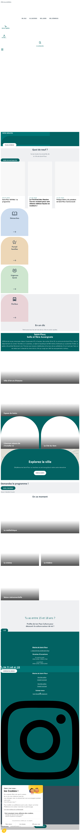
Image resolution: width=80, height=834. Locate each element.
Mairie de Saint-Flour (40, 647)
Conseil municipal (42, 680)
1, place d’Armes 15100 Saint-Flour (40, 651)
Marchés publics (42, 677)
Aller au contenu (6, 2)
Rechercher (4, 826)
